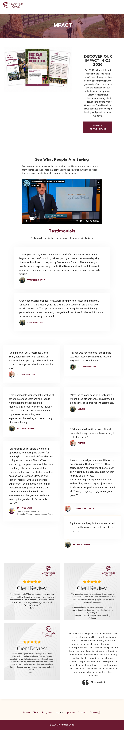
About (36, 712)
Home (26, 712)
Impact (59, 712)
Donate (94, 712)
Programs (47, 712)
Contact (82, 712)
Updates (70, 712)
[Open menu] (118, 4)
